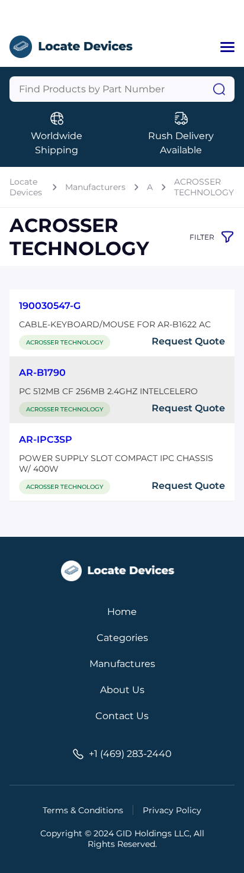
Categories (122, 637)
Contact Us (122, 715)
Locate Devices (25, 187)
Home (122, 611)
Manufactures (122, 663)
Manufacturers (95, 187)
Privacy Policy (172, 810)
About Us (122, 689)
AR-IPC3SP (45, 439)
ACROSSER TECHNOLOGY (204, 187)
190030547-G (50, 305)
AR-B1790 (42, 372)
